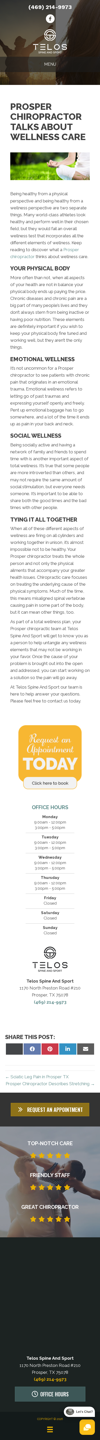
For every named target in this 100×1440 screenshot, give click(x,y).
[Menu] (50, 1429)
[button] (50, 1109)
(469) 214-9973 (50, 7)
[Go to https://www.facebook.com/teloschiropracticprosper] (50, 19)
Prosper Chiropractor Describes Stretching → (50, 1083)
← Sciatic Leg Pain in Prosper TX (37, 1076)
